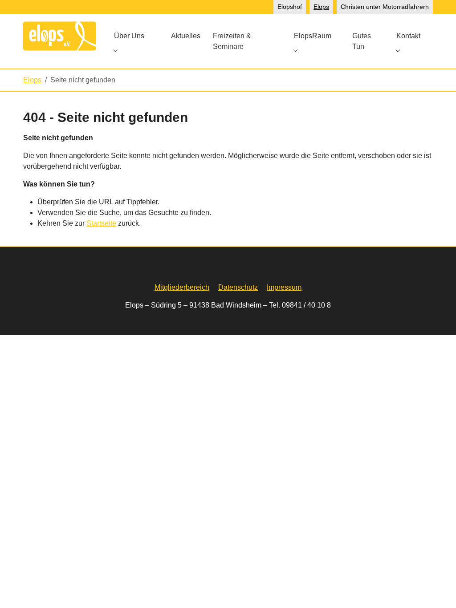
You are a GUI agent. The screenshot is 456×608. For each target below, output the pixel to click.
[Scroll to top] (436, 588)
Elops (321, 6)
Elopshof (289, 6)
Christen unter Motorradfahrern (385, 6)
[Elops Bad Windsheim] (59, 36)
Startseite (101, 223)
